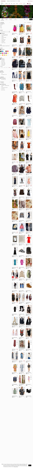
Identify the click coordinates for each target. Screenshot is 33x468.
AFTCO (2, 38)
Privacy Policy (16, 466)
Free (2, 73)
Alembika (2, 41)
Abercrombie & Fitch (4, 35)
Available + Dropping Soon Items (5, 86)
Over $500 (3, 65)
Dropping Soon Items (4, 87)
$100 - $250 (3, 63)
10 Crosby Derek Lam (4, 34)
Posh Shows (20, 3)
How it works (24, 3)
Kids (11, 3)
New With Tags (3, 79)
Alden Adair (3, 40)
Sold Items (3, 88)
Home (14, 3)
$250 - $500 (3, 64)
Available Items (3, 84)
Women (7, 3)
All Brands (3, 33)
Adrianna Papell (3, 37)
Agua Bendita (3, 39)
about (27, 19)
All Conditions (3, 78)
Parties (17, 3)
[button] (8, 1)
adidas (2, 36)
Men (9, 3)
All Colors (2, 49)
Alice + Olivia (3, 42)
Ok (29, 465)
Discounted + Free (4, 74)
